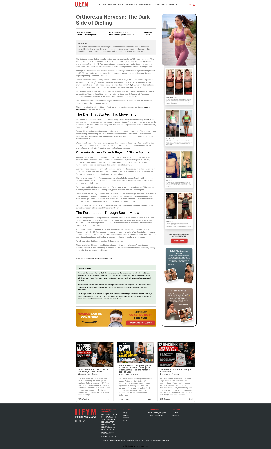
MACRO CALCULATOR (107, 4)
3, (131, 85)
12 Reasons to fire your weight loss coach (175, 370)
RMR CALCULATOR (108, 427)
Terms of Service (108, 440)
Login (125, 420)
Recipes (126, 415)
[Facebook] (76, 421)
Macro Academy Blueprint (157, 413)
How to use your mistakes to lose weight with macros (93, 370)
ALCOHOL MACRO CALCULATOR (107, 433)
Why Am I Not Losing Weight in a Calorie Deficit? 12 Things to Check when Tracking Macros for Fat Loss (135, 368)
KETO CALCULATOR (108, 430)
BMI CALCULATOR (107, 422)
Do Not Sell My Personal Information (157, 440)
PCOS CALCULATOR (108, 417)
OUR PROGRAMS (159, 4)
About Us (175, 413)
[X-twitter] (80, 421)
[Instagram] (84, 421)
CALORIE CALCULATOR (109, 436)
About (172, 4)
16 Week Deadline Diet (155, 415)
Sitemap (126, 418)
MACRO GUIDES (145, 4)
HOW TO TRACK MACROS (127, 4)
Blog (125, 413)
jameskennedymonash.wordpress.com (99, 258)
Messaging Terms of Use (135, 440)
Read (109, 399)
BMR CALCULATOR (108, 424)
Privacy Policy (120, 440)
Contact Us (175, 415)
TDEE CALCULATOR (108, 419)
